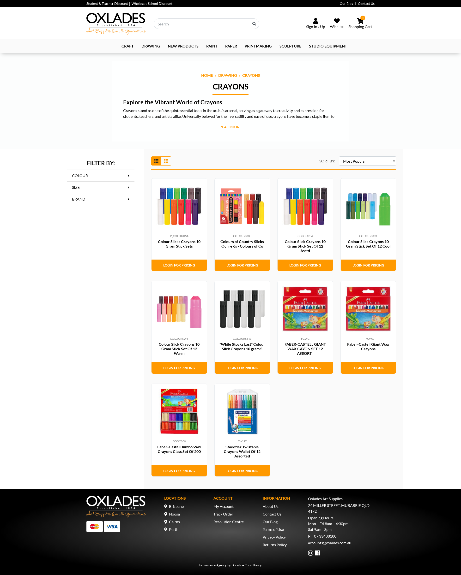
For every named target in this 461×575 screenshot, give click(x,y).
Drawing (150, 46)
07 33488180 (325, 536)
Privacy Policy (274, 537)
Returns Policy (275, 544)
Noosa (174, 514)
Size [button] (76, 187)
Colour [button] (80, 175)
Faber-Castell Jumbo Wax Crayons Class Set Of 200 (179, 449)
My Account (223, 506)
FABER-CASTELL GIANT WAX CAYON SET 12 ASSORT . (305, 349)
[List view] (166, 161)
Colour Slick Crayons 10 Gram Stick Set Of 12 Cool (368, 243)
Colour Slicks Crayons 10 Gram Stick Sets (179, 243)
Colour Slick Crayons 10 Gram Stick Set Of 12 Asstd (305, 246)
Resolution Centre (228, 521)
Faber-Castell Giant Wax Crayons (368, 346)
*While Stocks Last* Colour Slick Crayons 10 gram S (242, 346)
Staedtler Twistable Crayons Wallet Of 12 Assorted (242, 451)
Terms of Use (273, 529)
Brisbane (176, 506)
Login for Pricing (179, 265)
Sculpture (290, 46)
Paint (212, 46)
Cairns (174, 521)
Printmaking (258, 46)
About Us (271, 506)
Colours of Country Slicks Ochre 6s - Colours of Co (242, 243)
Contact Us (366, 3)
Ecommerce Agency (213, 565)
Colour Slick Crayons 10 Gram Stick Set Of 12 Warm (179, 349)
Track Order (223, 514)
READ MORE (230, 126)
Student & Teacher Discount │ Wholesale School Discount (129, 3)
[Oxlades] (116, 24)
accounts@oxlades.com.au (329, 542)
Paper (231, 46)
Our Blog (346, 3)
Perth (173, 529)
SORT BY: (327, 161)
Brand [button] (78, 199)
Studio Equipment (328, 46)
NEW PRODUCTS (183, 46)
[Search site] (254, 23)
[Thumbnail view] (156, 161)
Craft (127, 46)
